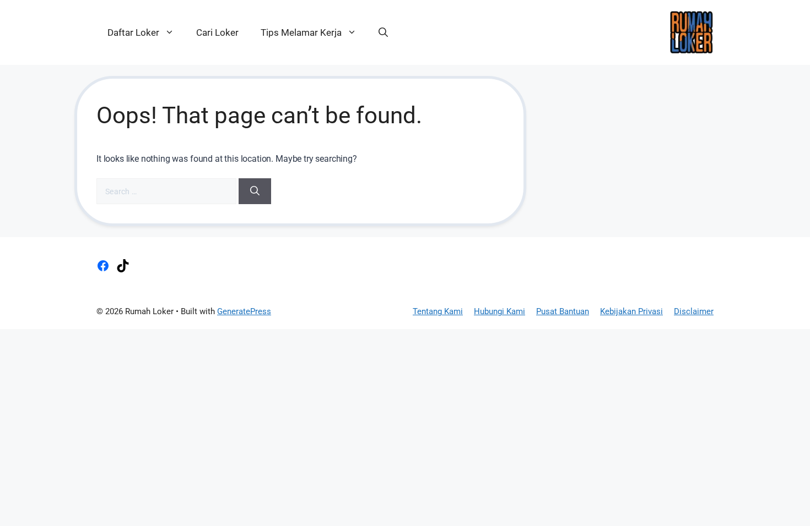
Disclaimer (694, 311)
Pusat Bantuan (562, 311)
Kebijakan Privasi (631, 311)
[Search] (255, 191)
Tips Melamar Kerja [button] (301, 32)
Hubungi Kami (499, 311)
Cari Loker (217, 32)
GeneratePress (244, 311)
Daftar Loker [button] (133, 32)
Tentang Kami (438, 311)
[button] (383, 32)
